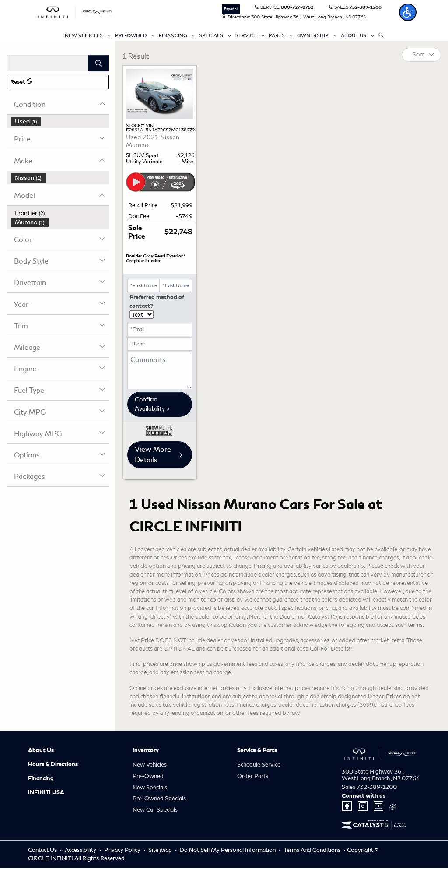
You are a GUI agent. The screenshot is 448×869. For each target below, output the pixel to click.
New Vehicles (150, 764)
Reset (18, 81)
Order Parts (252, 776)
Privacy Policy (123, 850)
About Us (41, 750)
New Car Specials (155, 809)
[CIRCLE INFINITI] (75, 11)
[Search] (98, 63)
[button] (407, 12)
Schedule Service (258, 764)
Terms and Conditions (313, 850)
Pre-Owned (148, 776)
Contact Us (43, 850)
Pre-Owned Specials (159, 798)
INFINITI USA (46, 792)
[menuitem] (59, 121)
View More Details (153, 454)
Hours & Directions (53, 764)
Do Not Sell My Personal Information (228, 850)
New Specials (150, 787)
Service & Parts (257, 750)
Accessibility (81, 850)
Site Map (160, 850)
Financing (41, 778)
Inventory (146, 750)
